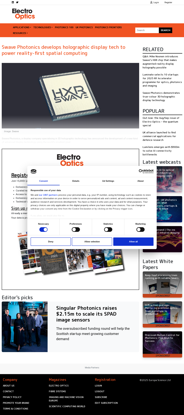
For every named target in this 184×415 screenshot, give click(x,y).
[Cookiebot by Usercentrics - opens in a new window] (141, 171)
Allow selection (92, 241)
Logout (100, 391)
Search (165, 30)
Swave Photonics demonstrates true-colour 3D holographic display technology (161, 96)
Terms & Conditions (15, 408)
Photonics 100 (64, 27)
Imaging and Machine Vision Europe (66, 399)
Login (98, 385)
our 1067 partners (48, 195)
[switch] (76, 229)
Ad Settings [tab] (108, 181)
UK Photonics (84, 27)
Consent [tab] (43, 181)
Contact (8, 391)
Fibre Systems (57, 391)
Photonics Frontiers (108, 27)
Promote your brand (16, 402)
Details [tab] (75, 181)
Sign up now (22, 208)
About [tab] (140, 181)
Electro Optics (59, 385)
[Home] (24, 9)
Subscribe (101, 397)
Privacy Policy (12, 397)
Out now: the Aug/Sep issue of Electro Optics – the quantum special (161, 121)
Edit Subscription (106, 402)
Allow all (133, 241)
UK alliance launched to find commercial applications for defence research (159, 136)
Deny (50, 241)
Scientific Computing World (67, 406)
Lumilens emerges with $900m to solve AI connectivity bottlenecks (161, 150)
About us (8, 385)
